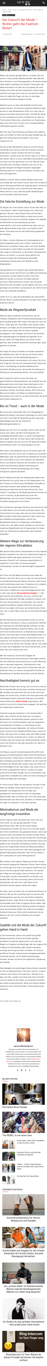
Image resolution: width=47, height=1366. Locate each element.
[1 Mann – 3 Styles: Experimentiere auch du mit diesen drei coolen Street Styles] (8, 1168)
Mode (14, 10)
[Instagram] (21, 1070)
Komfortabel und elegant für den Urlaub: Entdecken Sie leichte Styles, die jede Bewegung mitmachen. (23, 1253)
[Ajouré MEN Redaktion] (23, 1035)
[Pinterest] (42, 40)
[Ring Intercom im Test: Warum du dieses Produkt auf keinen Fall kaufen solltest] (23, 1341)
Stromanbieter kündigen (27, 593)
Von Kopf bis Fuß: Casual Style (28, 1176)
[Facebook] (32, 40)
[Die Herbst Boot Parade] (23, 1094)
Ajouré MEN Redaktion (23, 1046)
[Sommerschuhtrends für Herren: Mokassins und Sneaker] (23, 1204)
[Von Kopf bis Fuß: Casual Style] (8, 1179)
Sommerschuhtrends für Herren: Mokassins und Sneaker (23, 1219)
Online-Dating (21, 701)
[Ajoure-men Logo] (23, 3)
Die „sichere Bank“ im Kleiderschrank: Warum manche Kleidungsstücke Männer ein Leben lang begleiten (23, 1289)
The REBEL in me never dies (17, 1135)
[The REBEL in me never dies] (23, 1122)
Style (9, 10)
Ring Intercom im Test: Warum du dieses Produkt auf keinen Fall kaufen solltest (23, 1357)
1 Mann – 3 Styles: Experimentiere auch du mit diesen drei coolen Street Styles (30, 1166)
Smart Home (11, 15)
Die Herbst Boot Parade (14, 1107)
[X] (37, 40)
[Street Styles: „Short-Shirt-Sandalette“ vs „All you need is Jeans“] (8, 1144)
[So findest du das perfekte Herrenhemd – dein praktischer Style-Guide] (23, 1308)
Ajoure (4, 10)
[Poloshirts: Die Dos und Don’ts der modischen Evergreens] (8, 1156)
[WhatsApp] (26, 40)
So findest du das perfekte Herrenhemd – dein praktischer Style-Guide (23, 1323)
